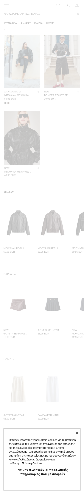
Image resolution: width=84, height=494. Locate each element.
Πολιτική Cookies (32, 463)
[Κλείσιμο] (77, 433)
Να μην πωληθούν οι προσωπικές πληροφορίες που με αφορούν (43, 471)
